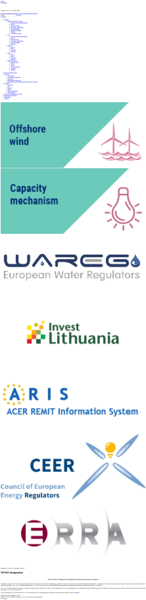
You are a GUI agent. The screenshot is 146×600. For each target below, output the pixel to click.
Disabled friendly (5, 13)
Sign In (3, 1)
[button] (18, 15)
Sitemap (15, 13)
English (24, 13)
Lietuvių (20, 13)
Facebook (33, 13)
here (78, 592)
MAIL (11, 13)
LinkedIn (28, 13)
